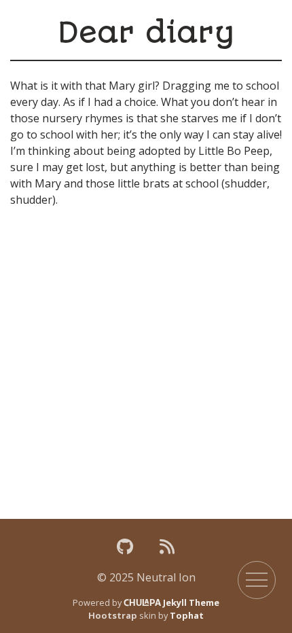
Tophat (187, 615)
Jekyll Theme (171, 602)
